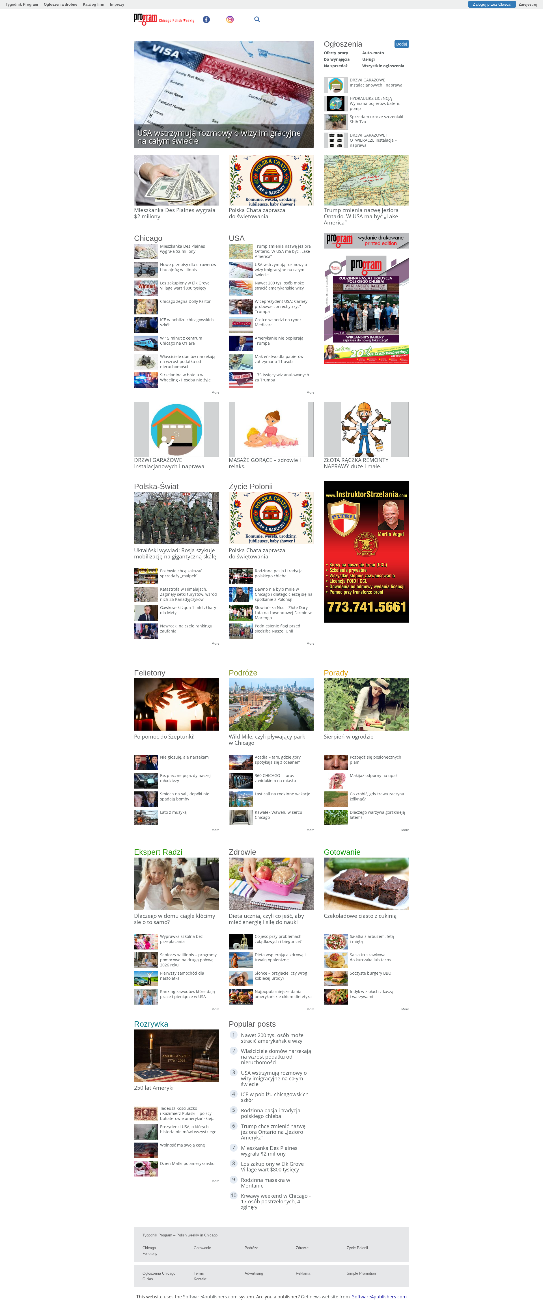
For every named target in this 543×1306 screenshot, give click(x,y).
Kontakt (200, 1279)
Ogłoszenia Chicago (159, 1273)
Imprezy (117, 4)
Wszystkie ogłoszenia (383, 65)
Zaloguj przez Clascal (492, 4)
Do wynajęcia (337, 59)
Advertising (254, 1273)
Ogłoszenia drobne (60, 4)
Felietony (150, 1253)
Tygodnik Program (22, 4)
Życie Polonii (357, 1248)
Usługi (368, 59)
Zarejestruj (528, 4)
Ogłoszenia (343, 44)
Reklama (303, 1273)
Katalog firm (93, 4)
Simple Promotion (361, 1273)
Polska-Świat (156, 486)
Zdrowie (302, 1248)
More (215, 392)
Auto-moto (373, 52)
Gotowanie (202, 1248)
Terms (199, 1273)
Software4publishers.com (210, 1297)
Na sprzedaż (336, 65)
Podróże (251, 1248)
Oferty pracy (336, 52)
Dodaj (401, 44)
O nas (148, 1279)
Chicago (149, 1248)
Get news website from (326, 1297)
